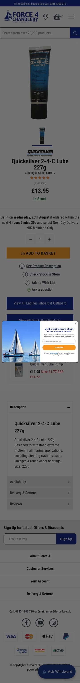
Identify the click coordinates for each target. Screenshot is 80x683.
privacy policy (54, 353)
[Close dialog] (75, 323)
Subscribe (59, 347)
